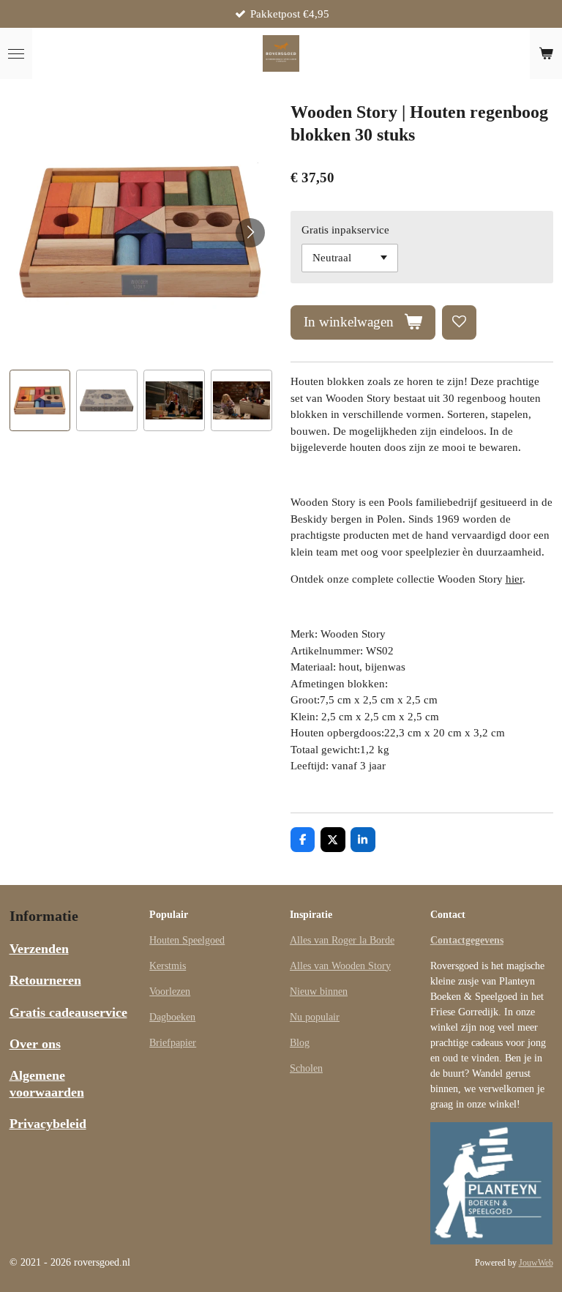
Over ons (35, 1044)
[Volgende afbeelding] (250, 232)
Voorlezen (169, 991)
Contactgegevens (466, 940)
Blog (300, 1042)
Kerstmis (167, 965)
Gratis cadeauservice (68, 1012)
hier (514, 579)
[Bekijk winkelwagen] (546, 53)
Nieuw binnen (319, 991)
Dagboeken (172, 1017)
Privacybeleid (48, 1123)
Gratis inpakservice (345, 230)
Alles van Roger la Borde (342, 940)
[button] (40, 400)
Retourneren (45, 980)
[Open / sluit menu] (16, 53)
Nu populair (315, 1017)
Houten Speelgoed (187, 940)
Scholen (306, 1068)
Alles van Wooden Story (340, 965)
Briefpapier (172, 1042)
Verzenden (39, 948)
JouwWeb (536, 1263)
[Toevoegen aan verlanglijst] (459, 322)
